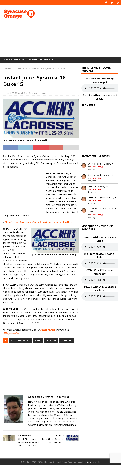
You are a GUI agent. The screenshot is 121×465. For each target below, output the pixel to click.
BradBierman (69, 424)
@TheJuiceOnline (11, 333)
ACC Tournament (20, 340)
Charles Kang (96, 167)
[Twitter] (112, 2)
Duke (37, 340)
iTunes (98, 95)
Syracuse (66, 340)
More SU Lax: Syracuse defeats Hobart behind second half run (39, 222)
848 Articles (63, 396)
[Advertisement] (82, 31)
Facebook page (47, 329)
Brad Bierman (30, 93)
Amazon (107, 95)
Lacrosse (45, 93)
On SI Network (93, 462)
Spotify (99, 98)
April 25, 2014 (13, 93)
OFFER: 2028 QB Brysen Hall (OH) (102, 186)
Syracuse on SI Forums (41, 59)
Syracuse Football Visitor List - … (102, 164)
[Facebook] (106, 2)
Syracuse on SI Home (13, 59)
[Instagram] (118, 2)
